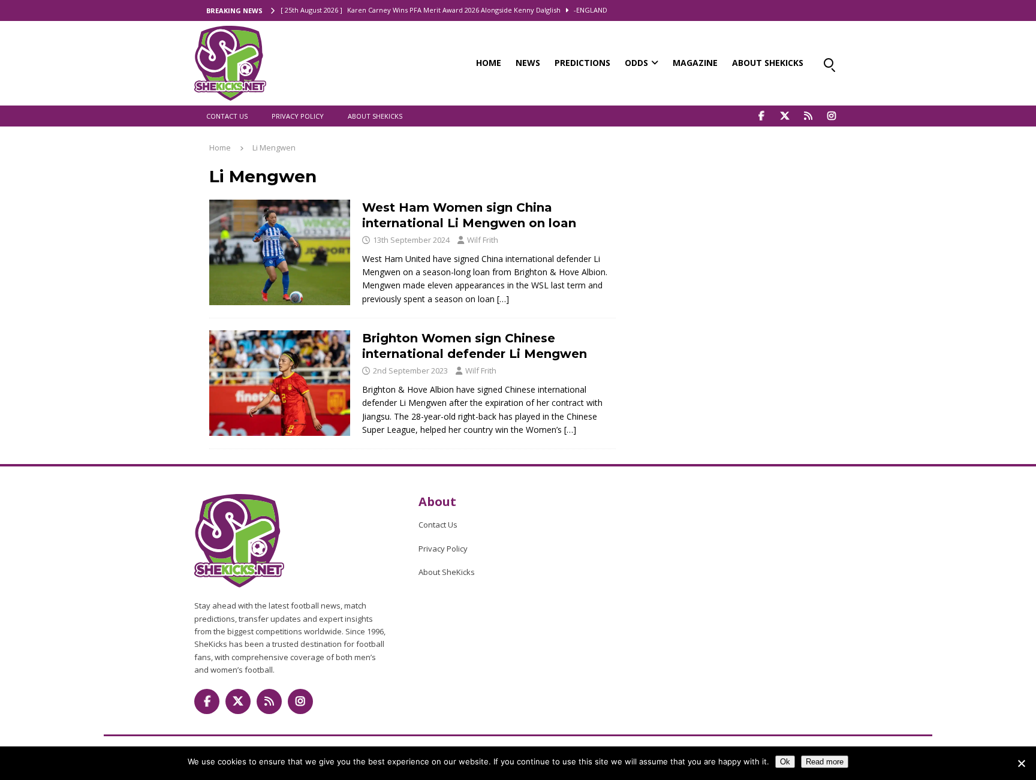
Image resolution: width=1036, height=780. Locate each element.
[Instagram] (831, 116)
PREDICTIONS (582, 62)
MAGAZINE (695, 62)
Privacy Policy (298, 116)
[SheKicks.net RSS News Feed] (807, 116)
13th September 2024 (411, 239)
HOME (488, 62)
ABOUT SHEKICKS (767, 62)
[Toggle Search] (828, 63)
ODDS (636, 62)
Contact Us (227, 116)
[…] (503, 299)
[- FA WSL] (279, 252)
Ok (785, 761)
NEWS (528, 62)
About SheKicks (375, 116)
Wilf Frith (482, 239)
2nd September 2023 (410, 370)
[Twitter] (784, 116)
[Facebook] (761, 116)
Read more (825, 761)
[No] (1021, 763)
